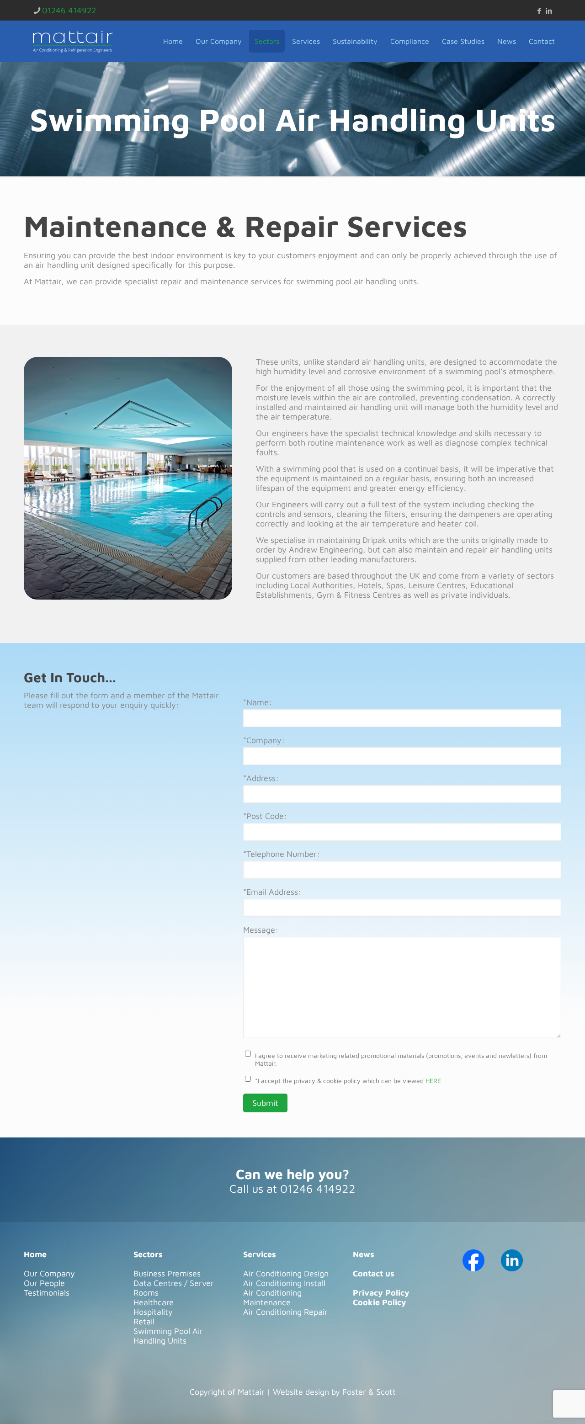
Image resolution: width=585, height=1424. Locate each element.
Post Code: (265, 816)
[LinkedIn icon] (548, 11)
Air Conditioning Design (286, 1273)
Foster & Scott (369, 1392)
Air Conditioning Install (284, 1283)
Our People (44, 1283)
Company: (264, 740)
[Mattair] (73, 41)
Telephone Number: (281, 854)
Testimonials (46, 1292)
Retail (143, 1321)
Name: (257, 702)
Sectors (148, 1254)
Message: (260, 930)
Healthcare (153, 1302)
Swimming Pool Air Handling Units (168, 1335)
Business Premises (167, 1273)
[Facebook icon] (539, 11)
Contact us (373, 1273)
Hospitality (153, 1312)
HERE (433, 1080)
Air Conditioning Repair (285, 1312)
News (363, 1254)
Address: (261, 778)
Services (259, 1254)
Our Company (49, 1273)
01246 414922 (69, 10)
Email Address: (272, 892)
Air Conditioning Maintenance (272, 1297)
